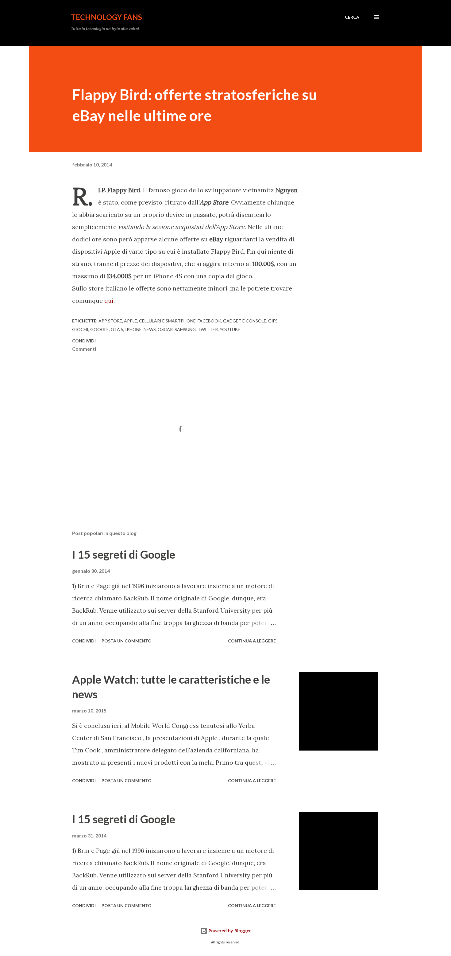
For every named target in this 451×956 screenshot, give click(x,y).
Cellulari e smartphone (167, 320)
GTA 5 (117, 329)
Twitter (208, 329)
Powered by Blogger (229, 931)
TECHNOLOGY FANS (106, 17)
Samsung (185, 329)
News (150, 329)
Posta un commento (127, 640)
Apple (130, 320)
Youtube (230, 329)
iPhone (133, 329)
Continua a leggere (252, 640)
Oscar (165, 329)
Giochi (80, 329)
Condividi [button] (84, 340)
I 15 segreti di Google (123, 554)
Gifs (273, 320)
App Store (110, 320)
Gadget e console (244, 320)
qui (109, 300)
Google (99, 329)
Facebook (209, 320)
